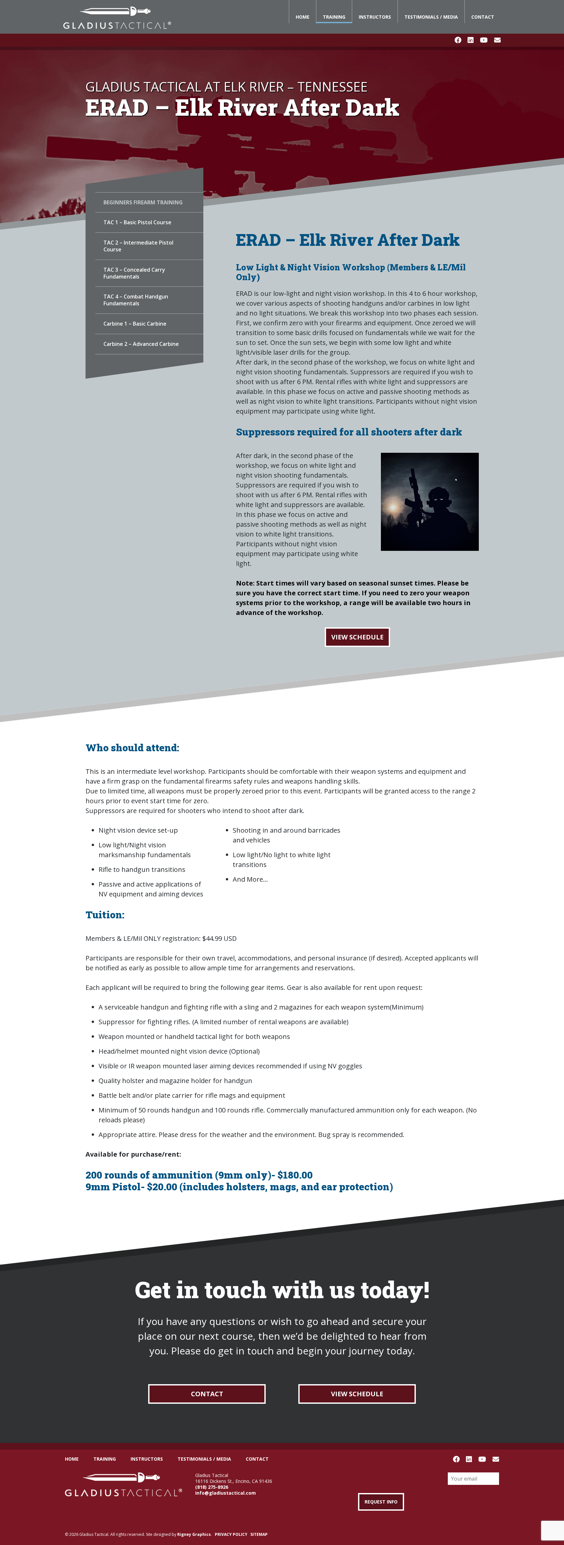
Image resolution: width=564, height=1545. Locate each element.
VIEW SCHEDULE (357, 637)
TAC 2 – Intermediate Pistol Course (138, 246)
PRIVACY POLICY (231, 1534)
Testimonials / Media (431, 17)
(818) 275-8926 (211, 1487)
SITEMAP (259, 1534)
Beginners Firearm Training (143, 202)
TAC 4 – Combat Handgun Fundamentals (135, 300)
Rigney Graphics (194, 1534)
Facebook (458, 40)
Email (497, 40)
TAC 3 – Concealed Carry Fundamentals (134, 273)
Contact (482, 17)
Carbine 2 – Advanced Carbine (141, 344)
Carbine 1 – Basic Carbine (134, 323)
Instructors (375, 17)
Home (302, 17)
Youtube (484, 40)
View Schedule (357, 1393)
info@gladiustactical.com (225, 1493)
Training (334, 17)
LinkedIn (471, 40)
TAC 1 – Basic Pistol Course (137, 222)
